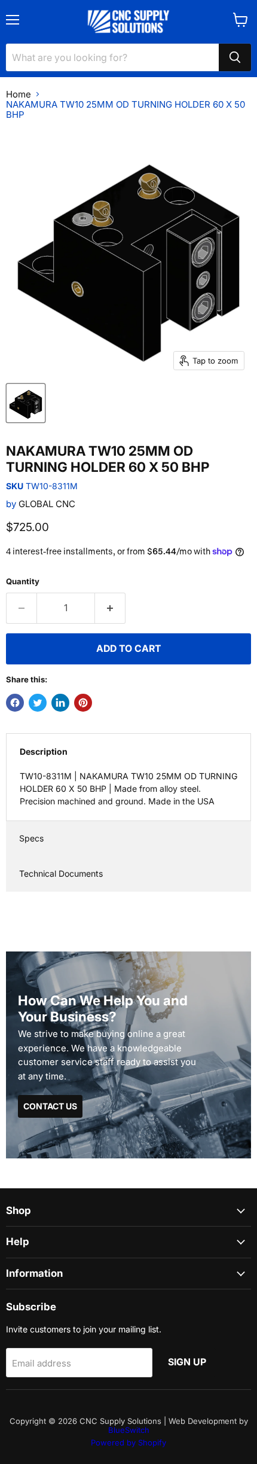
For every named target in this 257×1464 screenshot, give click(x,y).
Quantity (22, 581)
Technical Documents (61, 873)
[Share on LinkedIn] (60, 703)
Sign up (187, 1362)
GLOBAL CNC (47, 504)
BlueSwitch (128, 1430)
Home (18, 94)
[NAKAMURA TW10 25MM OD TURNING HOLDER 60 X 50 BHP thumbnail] (26, 403)
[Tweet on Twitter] (38, 703)
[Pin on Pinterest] (83, 703)
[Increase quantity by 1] (110, 608)
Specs (31, 838)
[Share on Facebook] (15, 703)
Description (44, 751)
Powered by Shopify (128, 1442)
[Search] (235, 57)
